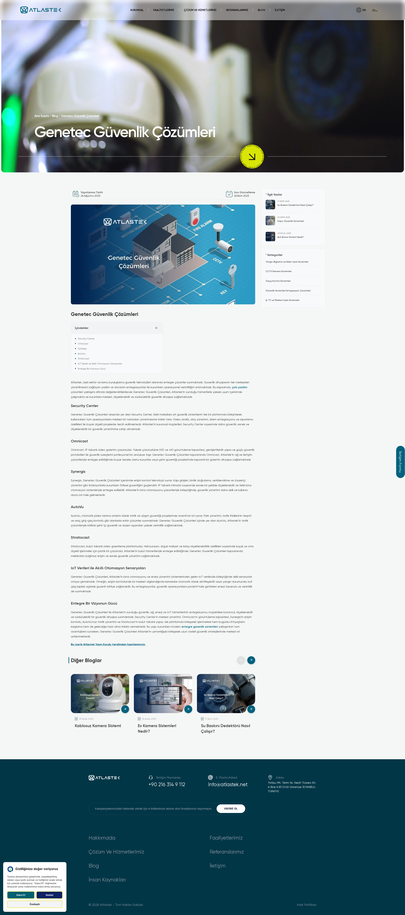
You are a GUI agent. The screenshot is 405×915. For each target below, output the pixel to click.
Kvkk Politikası (306, 905)
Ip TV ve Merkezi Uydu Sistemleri (282, 300)
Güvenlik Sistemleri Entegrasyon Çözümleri (288, 290)
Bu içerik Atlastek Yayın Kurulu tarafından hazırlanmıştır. (108, 644)
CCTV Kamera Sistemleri (279, 271)
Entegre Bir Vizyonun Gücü (92, 368)
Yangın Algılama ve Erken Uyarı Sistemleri (287, 261)
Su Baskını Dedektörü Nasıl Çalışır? (295, 205)
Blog (55, 116)
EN (364, 10)
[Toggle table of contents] (156, 328)
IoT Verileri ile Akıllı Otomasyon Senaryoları (100, 363)
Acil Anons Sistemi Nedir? (290, 237)
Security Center (86, 338)
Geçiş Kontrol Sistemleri (278, 280)
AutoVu (82, 353)
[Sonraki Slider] (251, 660)
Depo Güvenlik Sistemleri (290, 221)
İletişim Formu (400, 462)
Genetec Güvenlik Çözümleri (80, 116)
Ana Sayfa (41, 116)
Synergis (82, 348)
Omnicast (83, 343)
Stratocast (83, 358)
